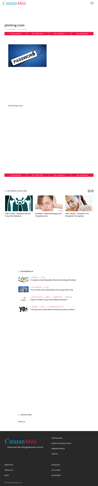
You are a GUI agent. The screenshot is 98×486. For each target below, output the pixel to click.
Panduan (58, 297)
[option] (19, 206)
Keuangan (37, 287)
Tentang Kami (57, 438)
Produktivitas (56, 307)
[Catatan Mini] (14, 2)
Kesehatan (8, 465)
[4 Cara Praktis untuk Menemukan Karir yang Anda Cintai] (23, 289)
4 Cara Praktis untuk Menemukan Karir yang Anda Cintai (51, 290)
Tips (43, 277)
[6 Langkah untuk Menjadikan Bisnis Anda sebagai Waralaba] (23, 279)
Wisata (69, 297)
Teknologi (8, 470)
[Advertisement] (49, 13)
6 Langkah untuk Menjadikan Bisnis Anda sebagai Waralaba (53, 280)
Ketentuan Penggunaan (61, 443)
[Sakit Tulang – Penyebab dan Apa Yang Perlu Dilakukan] (19, 203)
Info (48, 297)
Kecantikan (56, 475)
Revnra (21, 421)
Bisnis (35, 277)
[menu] (92, 3)
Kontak (55, 454)
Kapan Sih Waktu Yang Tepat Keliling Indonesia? (48, 300)
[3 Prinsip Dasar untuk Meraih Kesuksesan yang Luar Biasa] (23, 308)
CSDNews (12, 29)
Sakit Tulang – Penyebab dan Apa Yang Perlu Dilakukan (18, 214)
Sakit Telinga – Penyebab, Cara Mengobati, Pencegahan (77, 214)
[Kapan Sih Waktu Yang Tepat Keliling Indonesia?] (23, 298)
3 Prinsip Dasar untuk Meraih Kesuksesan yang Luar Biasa (52, 309)
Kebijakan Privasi (58, 449)
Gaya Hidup (37, 297)
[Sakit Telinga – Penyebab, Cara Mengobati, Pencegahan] (79, 203)
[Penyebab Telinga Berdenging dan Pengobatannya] (49, 203)
